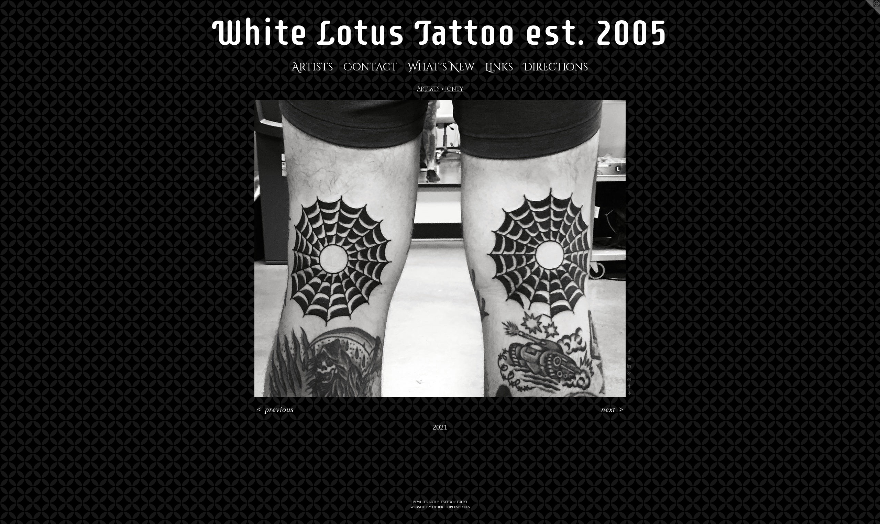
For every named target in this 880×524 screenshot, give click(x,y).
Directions (556, 67)
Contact (370, 67)
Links (499, 67)
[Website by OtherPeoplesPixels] (866, 13)
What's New (441, 67)
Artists (312, 67)
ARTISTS (428, 89)
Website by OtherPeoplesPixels (440, 507)
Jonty (454, 89)
